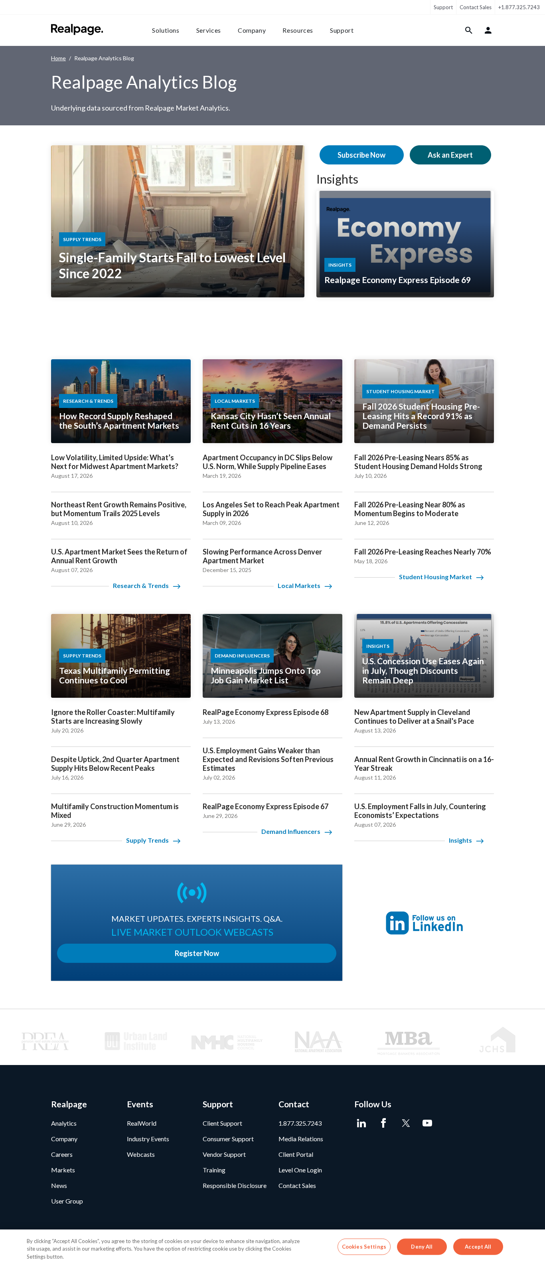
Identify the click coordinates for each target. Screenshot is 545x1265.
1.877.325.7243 (300, 1123)
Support (443, 7)
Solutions (166, 30)
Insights (337, 178)
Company (252, 30)
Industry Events (148, 1138)
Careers (62, 1154)
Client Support (222, 1123)
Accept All (478, 1246)
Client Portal (295, 1154)
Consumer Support (228, 1138)
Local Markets (299, 585)
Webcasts (141, 1154)
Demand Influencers (290, 831)
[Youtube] (427, 1123)
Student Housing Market (435, 576)
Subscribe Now (361, 154)
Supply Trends (147, 840)
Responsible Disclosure (235, 1185)
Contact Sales (476, 7)
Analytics (64, 1123)
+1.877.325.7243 (519, 7)
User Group (67, 1201)
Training (214, 1170)
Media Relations (300, 1138)
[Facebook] (383, 1123)
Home (58, 58)
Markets (63, 1170)
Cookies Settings (364, 1246)
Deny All (421, 1246)
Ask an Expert (450, 154)
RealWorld (141, 1123)
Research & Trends (141, 585)
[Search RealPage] (469, 30)
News (59, 1185)
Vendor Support (224, 1154)
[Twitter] (405, 1123)
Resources (297, 30)
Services (208, 30)
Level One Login (300, 1170)
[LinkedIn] (361, 1123)
